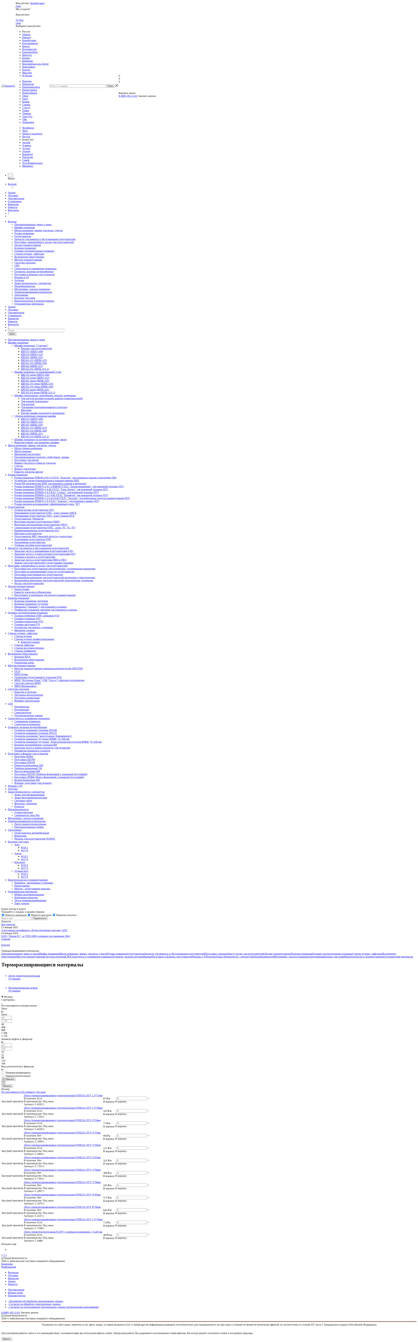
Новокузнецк (29, 90)
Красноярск (28, 66)
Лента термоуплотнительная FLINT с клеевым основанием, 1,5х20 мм (63, 1231)
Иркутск (27, 55)
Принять (7, 1339)
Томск (25, 110)
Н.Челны (27, 75)
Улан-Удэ (27, 116)
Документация (16, 198)
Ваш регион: (23, 3)
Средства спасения (24, 262)
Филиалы (13, 1272)
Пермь (25, 101)
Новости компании (16, 915)
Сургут (26, 107)
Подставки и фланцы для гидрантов (34, 274)
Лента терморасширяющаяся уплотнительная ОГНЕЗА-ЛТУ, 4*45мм (62, 1194)
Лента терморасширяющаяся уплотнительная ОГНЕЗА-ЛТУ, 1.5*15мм (63, 1095)
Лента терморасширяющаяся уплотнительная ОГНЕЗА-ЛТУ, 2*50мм (62, 1169)
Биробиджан (37, 3)
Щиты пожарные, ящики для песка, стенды (38, 230)
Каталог (12, 184)
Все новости (8, 924)
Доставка (13, 195)
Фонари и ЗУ (21, 277)
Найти (12, 334)
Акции (12, 192)
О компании (15, 201)
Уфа (24, 119)
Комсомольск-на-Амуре (35, 63)
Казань (26, 58)
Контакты (13, 210)
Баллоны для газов (24, 298)
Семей (25, 160)
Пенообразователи (24, 286)
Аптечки (19, 280)
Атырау (26, 151)
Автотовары (21, 295)
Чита (25, 130)
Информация (8, 1267)
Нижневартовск (31, 87)
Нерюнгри (28, 84)
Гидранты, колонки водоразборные (34, 271)
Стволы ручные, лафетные (29, 253)
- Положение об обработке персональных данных (35, 1301)
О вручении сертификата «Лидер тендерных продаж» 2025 (34, 930)
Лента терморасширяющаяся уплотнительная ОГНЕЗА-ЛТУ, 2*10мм (62, 1120)
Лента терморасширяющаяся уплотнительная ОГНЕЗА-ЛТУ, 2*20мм (62, 1145)
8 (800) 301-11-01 (128, 96)
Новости (12, 207)
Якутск (26, 136)
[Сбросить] (3, 1082)
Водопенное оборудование (29, 256)
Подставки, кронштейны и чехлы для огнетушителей (44, 242)
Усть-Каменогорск (32, 163)
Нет (21, 20)
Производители (16, 1295)
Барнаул (26, 37)
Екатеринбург (30, 52)
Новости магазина (41, 915)
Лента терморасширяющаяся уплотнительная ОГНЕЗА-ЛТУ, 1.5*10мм (63, 1219)
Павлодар (27, 157)
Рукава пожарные (24, 233)
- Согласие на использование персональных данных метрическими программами (53, 1307)
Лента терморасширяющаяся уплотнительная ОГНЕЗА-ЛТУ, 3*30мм (62, 1182)
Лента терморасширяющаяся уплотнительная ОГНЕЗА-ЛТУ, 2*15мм (62, 1132)
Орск (25, 98)
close (18, 6)
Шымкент (27, 166)
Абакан (26, 34)
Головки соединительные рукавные (34, 251)
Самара (26, 104)
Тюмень (26, 113)
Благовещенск (30, 43)
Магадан (27, 72)
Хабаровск (28, 122)
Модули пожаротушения (28, 259)
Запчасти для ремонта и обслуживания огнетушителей (44, 239)
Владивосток (29, 49)
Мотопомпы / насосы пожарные (32, 289)
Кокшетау (27, 154)
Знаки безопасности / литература (32, 283)
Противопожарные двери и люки (33, 224)
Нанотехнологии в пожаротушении (34, 300)
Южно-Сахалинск (32, 133)
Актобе (26, 142)
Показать (7, 1086)
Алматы (26, 145)
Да (17, 20)
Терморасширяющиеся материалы (33, 292)
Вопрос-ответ (15, 1292)
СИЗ (16, 265)
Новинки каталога (66, 915)
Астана (26, 148)
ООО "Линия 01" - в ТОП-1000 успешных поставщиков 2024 (35, 936)
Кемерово (27, 61)
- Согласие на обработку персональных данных (34, 1304)
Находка (27, 81)
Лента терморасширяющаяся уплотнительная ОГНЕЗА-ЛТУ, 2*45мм (62, 1157)
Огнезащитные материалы (29, 303)
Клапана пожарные (25, 248)
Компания (7, 1264)
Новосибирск (29, 93)
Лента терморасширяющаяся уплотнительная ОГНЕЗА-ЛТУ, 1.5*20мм (63, 1107)
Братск (26, 46)
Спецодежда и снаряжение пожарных (35, 268)
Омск (25, 95)
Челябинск (28, 127)
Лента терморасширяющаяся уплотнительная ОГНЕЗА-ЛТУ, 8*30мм (62, 1207)
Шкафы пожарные (24, 227)
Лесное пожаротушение (27, 245)
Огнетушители (22, 236)
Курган (26, 69)
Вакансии (13, 204)
